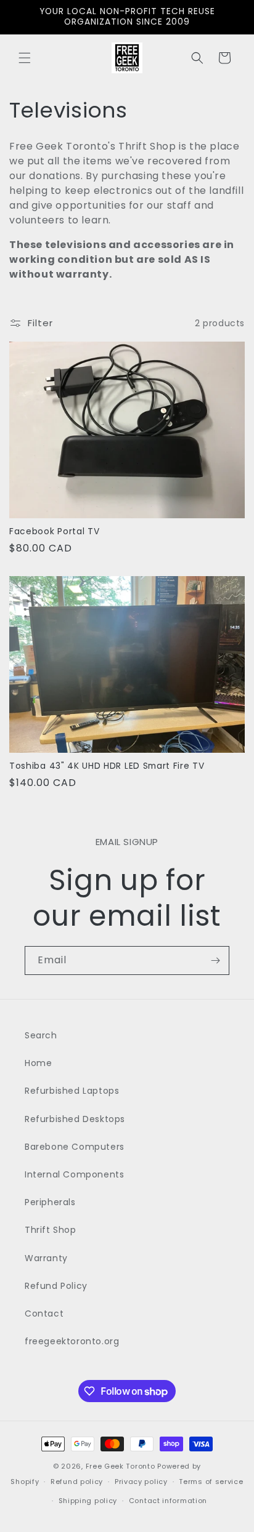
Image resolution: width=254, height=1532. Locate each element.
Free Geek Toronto (120, 1466)
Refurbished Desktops (75, 1119)
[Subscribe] (215, 960)
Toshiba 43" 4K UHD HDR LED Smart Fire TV (107, 766)
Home (38, 1063)
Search (41, 1035)
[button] (24, 57)
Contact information (168, 1501)
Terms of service (211, 1481)
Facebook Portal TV (54, 531)
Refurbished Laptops (72, 1091)
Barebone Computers (75, 1147)
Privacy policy (141, 1481)
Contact (44, 1313)
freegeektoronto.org (72, 1341)
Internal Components (74, 1174)
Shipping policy (88, 1501)
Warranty (46, 1258)
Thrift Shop (50, 1230)
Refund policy (77, 1481)
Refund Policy (56, 1286)
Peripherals (50, 1202)
